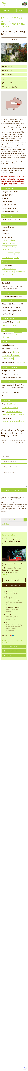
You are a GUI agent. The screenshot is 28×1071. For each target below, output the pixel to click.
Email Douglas (9, 655)
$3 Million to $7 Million (10, 407)
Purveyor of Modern (8, 535)
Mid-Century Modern (9, 414)
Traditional (21, 414)
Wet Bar (18, 250)
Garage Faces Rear (9, 275)
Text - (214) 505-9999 (12, 651)
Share (13, 39)
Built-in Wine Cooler (9, 240)
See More (5, 574)
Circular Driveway (8, 271)
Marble (17, 254)
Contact (21, 10)
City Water (6, 337)
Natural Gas (6, 325)
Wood (17, 257)
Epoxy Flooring (20, 271)
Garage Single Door (9, 268)
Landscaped (6, 355)
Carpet (11, 254)
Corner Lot (16, 352)
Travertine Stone (8, 257)
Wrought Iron (21, 362)
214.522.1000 (18, 184)
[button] (14, 103)
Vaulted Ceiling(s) (8, 250)
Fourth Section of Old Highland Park (14, 421)
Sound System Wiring (9, 247)
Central (16, 322)
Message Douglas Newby (14, 490)
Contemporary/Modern (14, 411)
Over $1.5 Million (12, 404)
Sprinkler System (8, 358)
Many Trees (15, 355)
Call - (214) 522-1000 (12, 646)
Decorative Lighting (9, 243)
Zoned (15, 325)
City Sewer (18, 334)
